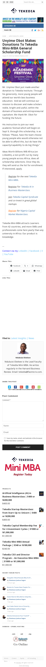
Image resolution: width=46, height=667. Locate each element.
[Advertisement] (23, 311)
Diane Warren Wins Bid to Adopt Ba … (19, 597)
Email (40, 389)
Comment (6, 400)
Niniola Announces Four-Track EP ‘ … (19, 616)
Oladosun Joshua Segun (17, 580)
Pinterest (35, 389)
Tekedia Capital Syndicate (25, 196)
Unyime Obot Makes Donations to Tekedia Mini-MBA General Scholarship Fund (20, 46)
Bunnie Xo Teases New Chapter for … (19, 587)
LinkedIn (29, 389)
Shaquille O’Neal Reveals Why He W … (19, 578)
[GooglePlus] (38, 30)
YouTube (8, 254)
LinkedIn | (23, 250)
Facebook (17, 389)
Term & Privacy (24, 665)
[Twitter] (35, 30)
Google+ (23, 389)
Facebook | (35, 250)
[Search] (42, 2)
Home (4, 36)
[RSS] (42, 30)
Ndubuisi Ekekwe (20, 56)
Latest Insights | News (16, 36)
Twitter (11, 389)
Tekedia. (18, 663)
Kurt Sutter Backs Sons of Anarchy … (19, 606)
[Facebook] (31, 30)
